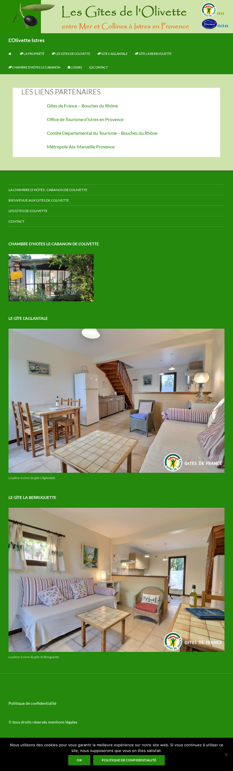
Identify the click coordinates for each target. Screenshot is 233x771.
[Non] (226, 754)
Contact (100, 67)
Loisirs (76, 67)
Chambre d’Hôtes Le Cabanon (36, 67)
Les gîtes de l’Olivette (72, 53)
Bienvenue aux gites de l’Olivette (39, 200)
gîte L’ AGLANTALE (114, 53)
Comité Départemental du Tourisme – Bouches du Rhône (102, 133)
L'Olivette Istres (27, 40)
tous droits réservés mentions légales (45, 722)
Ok (79, 760)
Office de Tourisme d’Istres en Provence (85, 119)
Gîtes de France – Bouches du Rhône (82, 105)
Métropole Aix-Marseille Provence (81, 146)
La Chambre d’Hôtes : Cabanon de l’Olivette (48, 190)
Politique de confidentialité (32, 703)
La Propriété (33, 53)
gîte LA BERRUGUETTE (154, 53)
